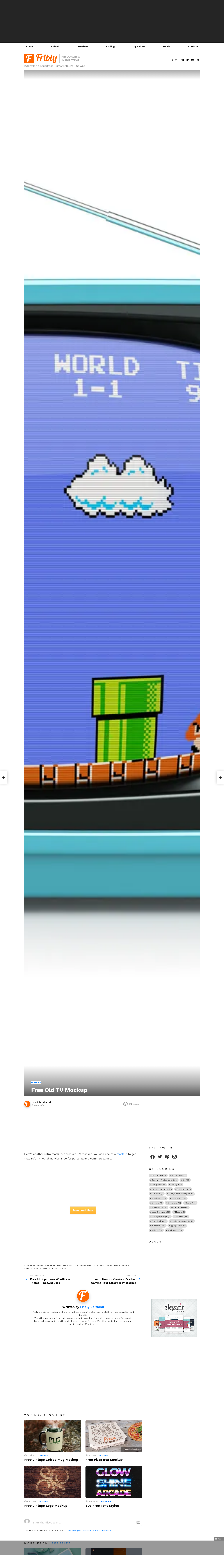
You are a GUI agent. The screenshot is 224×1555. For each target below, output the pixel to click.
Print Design (159, 1221)
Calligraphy (158, 1185)
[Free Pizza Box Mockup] (113, 1436)
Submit (55, 46)
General (157, 1203)
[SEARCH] (172, 60)
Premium (182, 1217)
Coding (110, 46)
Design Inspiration (162, 1189)
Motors (180, 1212)
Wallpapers (175, 1230)
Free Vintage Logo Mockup (45, 1505)
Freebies (83, 46)
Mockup (73, 1265)
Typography (178, 1226)
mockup (122, 1154)
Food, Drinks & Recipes (181, 1194)
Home (29, 46)
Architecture (159, 1175)
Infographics (159, 1207)
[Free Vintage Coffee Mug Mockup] (52, 1436)
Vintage (61, 1268)
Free (41, 1265)
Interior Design (180, 1207)
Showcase (32, 1268)
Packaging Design (161, 1217)
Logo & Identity (161, 1212)
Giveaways (174, 1203)
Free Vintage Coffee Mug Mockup (51, 1459)
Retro (127, 1265)
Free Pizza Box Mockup (104, 1459)
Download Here (83, 1210)
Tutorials (158, 1226)
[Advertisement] (112, 21)
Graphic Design (56, 1265)
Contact (193, 46)
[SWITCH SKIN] (176, 60)
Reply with (138, 1522)
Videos (157, 1230)
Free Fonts (179, 1198)
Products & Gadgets (183, 1221)
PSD (103, 1265)
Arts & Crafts (179, 1175)
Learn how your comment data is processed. (89, 1530)
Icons (191, 1203)
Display (30, 1265)
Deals (166, 46)
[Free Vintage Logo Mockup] (52, 1482)
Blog (186, 1180)
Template (47, 1268)
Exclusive (157, 1194)
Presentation (89, 1265)
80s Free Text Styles (102, 1505)
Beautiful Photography (164, 1180)
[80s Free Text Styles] (113, 1482)
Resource (114, 1265)
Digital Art (139, 46)
